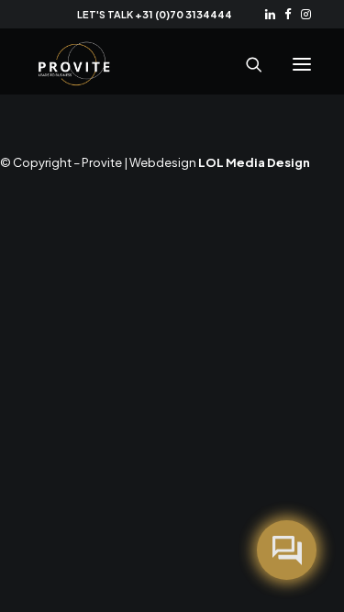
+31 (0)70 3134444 (183, 14)
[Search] (245, 64)
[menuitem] (270, 14)
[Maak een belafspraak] (286, 550)
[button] (270, 14)
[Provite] (74, 64)
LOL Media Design (254, 162)
